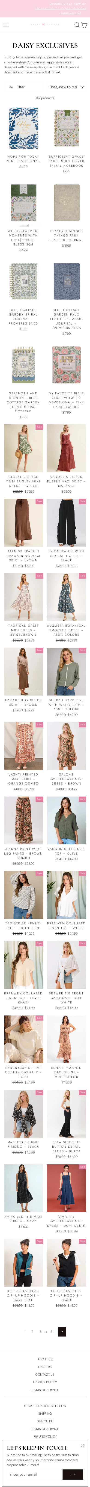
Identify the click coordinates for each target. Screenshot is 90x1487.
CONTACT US (44, 1375)
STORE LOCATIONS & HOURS (45, 1406)
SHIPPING (45, 1414)
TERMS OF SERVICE (45, 1390)
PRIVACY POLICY (45, 1382)
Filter (20, 87)
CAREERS (45, 1367)
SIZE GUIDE (45, 1421)
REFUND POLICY (45, 1436)
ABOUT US (45, 1359)
